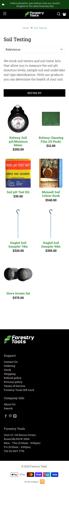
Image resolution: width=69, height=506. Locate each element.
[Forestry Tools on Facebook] (5, 417)
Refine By (34, 93)
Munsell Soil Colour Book (51, 193)
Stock (7, 370)
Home (26, 28)
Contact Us (11, 362)
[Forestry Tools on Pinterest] (10, 417)
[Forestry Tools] (34, 14)
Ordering (9, 366)
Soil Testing (40, 28)
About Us (10, 404)
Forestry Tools (38, 466)
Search (8, 408)
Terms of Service (14, 386)
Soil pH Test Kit (18, 192)
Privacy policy (13, 382)
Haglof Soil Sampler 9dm (51, 244)
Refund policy (12, 378)
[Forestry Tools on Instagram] (15, 417)
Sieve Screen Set (18, 293)
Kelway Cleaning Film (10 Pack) (51, 139)
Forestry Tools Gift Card (19, 390)
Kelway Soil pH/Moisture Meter (18, 141)
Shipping (10, 374)
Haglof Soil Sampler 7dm (18, 244)
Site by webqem (32, 482)
